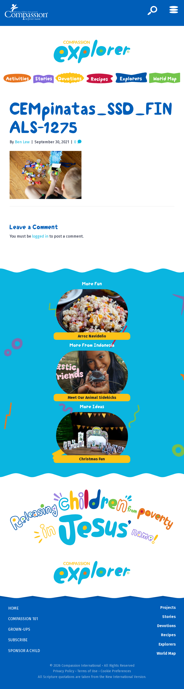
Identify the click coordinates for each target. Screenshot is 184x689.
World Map (166, 653)
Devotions (166, 625)
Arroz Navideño (92, 336)
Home (13, 608)
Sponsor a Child (24, 650)
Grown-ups (19, 629)
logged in (40, 236)
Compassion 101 (23, 619)
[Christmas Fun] (92, 436)
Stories (169, 616)
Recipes (168, 635)
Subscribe (18, 640)
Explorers (167, 644)
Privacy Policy (63, 671)
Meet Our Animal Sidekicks (92, 397)
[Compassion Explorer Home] (92, 51)
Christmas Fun (92, 459)
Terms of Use (87, 671)
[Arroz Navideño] (92, 313)
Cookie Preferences (116, 671)
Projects (168, 607)
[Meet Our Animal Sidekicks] (92, 375)
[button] (152, 10)
